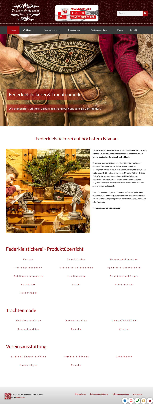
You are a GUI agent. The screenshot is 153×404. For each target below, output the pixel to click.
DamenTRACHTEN (124, 320)
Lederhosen (124, 357)
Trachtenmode (74, 30)
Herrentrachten (28, 329)
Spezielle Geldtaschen (124, 268)
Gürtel (76, 284)
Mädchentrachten (28, 320)
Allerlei (124, 329)
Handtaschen (76, 276)
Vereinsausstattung (99, 30)
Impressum (137, 394)
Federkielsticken (50, 30)
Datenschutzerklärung (99, 394)
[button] (29, 30)
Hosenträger (29, 293)
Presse (120, 30)
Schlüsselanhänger (124, 276)
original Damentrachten (28, 357)
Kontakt (133, 30)
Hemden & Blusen (76, 357)
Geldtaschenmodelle (29, 276)
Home (13, 30)
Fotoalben (28, 284)
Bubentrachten (76, 320)
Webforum (20, 397)
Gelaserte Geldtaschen (76, 268)
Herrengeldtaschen (29, 268)
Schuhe (76, 329)
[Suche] (145, 13)
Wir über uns (28, 30)
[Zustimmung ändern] (8, 396)
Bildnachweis (80, 394)
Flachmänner (124, 284)
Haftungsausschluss (120, 394)
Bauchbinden (76, 259)
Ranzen (28, 259)
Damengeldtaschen (124, 259)
